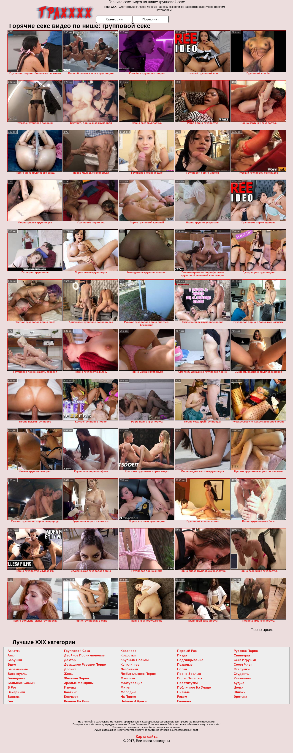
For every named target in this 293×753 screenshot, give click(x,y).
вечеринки (16, 692)
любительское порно (138, 673)
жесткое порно (76, 678)
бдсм (12, 664)
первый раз (187, 651)
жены (68, 673)
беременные (18, 669)
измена (70, 687)
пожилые (185, 664)
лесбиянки (129, 669)
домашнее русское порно (85, 664)
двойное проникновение (84, 655)
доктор (70, 660)
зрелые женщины (79, 683)
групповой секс (77, 651)
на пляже (128, 696)
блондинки (16, 678)
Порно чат (150, 19)
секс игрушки (245, 660)
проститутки (187, 683)
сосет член (243, 664)
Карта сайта (146, 737)
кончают (71, 696)
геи (10, 701)
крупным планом (135, 660)
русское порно (246, 651)
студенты (242, 673)
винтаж (13, 696)
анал (12, 655)
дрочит (70, 669)
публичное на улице (194, 687)
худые (239, 683)
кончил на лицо (77, 701)
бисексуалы (17, 673)
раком (182, 696)
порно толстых (189, 678)
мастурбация (131, 683)
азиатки (14, 651)
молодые (128, 692)
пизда (182, 655)
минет (126, 687)
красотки (128, 655)
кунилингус (130, 664)
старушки (242, 669)
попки (182, 669)
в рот (12, 687)
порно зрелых (189, 673)
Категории (114, 19)
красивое (128, 651)
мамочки (128, 678)
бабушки (15, 660)
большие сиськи (21, 683)
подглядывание (190, 660)
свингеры (242, 655)
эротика (240, 696)
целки (239, 687)
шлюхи (240, 692)
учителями (242, 678)
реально (184, 701)
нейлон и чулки (134, 701)
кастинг (70, 692)
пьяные (183, 692)
